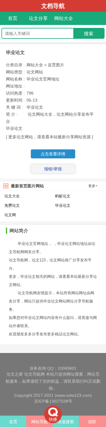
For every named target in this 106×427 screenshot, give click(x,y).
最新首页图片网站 (27, 186)
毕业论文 (62, 205)
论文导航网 (34, 374)
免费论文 (12, 205)
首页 (12, 18)
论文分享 (38, 18)
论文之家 (14, 374)
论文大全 (12, 196)
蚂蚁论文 (62, 196)
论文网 (10, 215)
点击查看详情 (53, 154)
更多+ (92, 186)
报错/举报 (53, 169)
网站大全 (63, 18)
